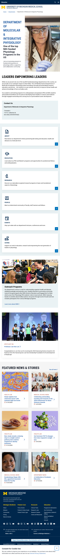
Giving (5, 514)
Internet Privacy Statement (38, 553)
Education (47, 505)
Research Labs (35, 510)
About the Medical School (48, 517)
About (4, 508)
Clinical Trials (34, 508)
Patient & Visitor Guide (23, 510)
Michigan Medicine (9, 505)
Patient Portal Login (23, 512)
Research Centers (35, 512)
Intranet (46, 520)
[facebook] (4, 524)
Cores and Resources (36, 514)
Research (34, 505)
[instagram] (7, 524)
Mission (5, 510)
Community (6, 512)
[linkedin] (38, 524)
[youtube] (13, 524)
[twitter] (10, 524)
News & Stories (7, 517)
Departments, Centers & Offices (50, 513)
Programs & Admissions (50, 508)
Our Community (48, 510)
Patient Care (22, 505)
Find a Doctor (21, 508)
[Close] (56, 548)
